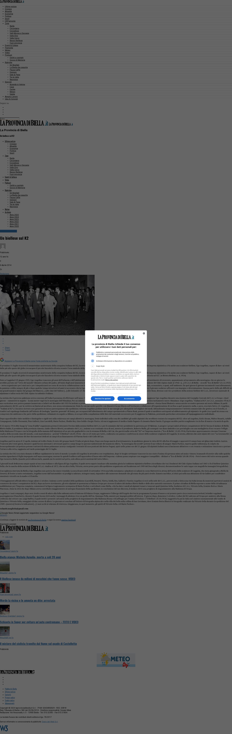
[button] (116, 366)
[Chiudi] (143, 333)
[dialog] (116, 367)
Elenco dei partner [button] (111, 380)
